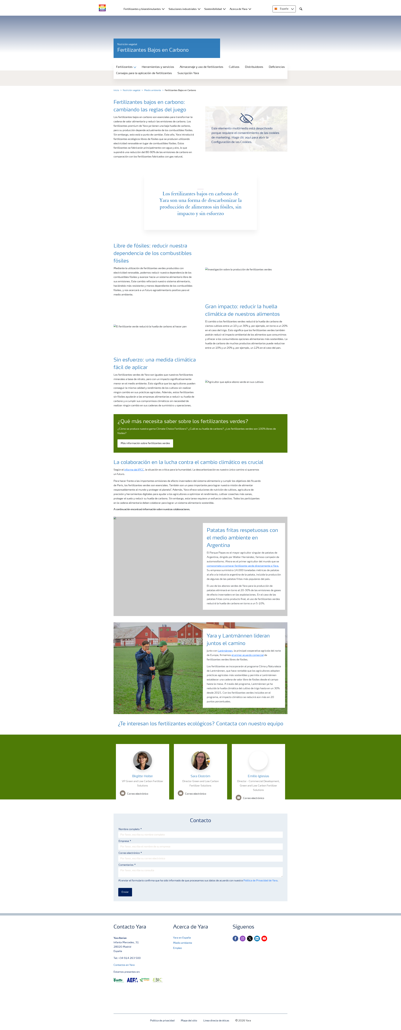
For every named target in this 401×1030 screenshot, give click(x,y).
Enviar (125, 892)
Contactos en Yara (124, 965)
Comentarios (126, 865)
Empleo (177, 948)
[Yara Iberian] (102, 8)
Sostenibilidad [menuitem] (213, 8)
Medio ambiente (152, 90)
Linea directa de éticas (216, 1021)
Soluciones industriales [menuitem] (183, 8)
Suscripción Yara (188, 73)
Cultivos (234, 67)
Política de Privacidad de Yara (260, 880)
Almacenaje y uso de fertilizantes (201, 67)
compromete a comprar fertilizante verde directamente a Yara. (243, 566)
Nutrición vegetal (131, 90)
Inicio (116, 90)
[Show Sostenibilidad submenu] (224, 9)
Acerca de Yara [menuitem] (238, 8)
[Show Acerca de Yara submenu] (250, 9)
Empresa (124, 841)
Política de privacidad (162, 1021)
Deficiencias (277, 67)
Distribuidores (254, 67)
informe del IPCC (134, 470)
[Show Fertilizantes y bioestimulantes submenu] (163, 9)
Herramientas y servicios (158, 67)
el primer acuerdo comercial (248, 655)
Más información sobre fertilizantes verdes (145, 443)
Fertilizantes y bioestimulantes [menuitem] (142, 8)
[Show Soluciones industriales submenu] (199, 9)
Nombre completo (129, 829)
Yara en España (182, 938)
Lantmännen (225, 651)
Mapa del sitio (189, 1021)
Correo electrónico (129, 853)
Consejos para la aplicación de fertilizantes (144, 73)
